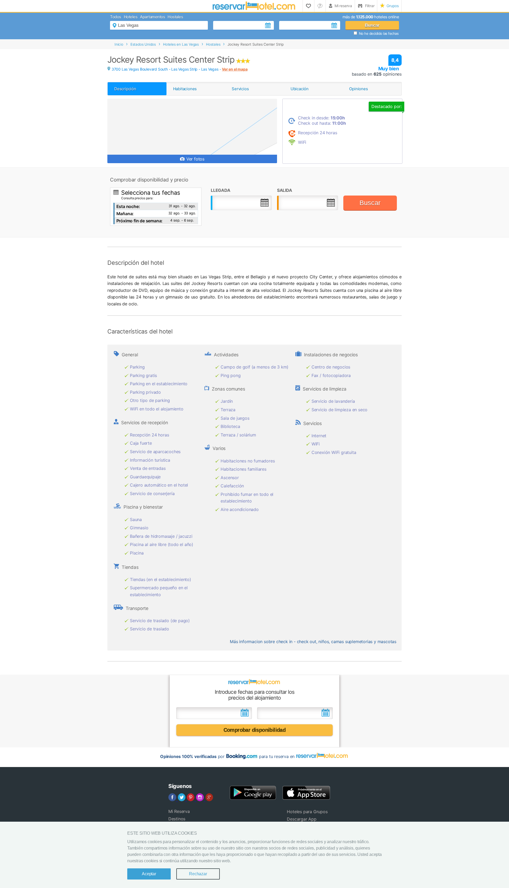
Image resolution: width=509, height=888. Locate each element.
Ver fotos (194, 159)
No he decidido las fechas (379, 33)
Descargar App (301, 819)
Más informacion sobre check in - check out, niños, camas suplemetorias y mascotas (313, 641)
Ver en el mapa (234, 69)
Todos (115, 16)
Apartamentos (152, 16)
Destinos (176, 818)
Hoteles (131, 16)
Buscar (372, 25)
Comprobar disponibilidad (254, 730)
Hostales (175, 16)
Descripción (125, 88)
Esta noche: (128, 206)
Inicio (119, 44)
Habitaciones (185, 88)
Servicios (240, 88)
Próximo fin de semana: (139, 220)
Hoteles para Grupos (307, 811)
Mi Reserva (179, 811)
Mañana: (125, 213)
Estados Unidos (143, 44)
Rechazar (198, 874)
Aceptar (149, 874)
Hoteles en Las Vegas (181, 44)
